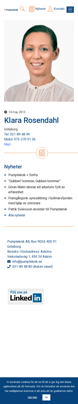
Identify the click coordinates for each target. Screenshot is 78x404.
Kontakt (59, 9)
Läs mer (32, 397)
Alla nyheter (16, 215)
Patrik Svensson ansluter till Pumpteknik (37, 209)
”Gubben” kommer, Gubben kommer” (34, 181)
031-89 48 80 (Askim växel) (32, 267)
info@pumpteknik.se (27, 262)
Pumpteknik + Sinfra (23, 175)
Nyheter (40, 9)
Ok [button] (46, 397)
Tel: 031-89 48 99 (17, 134)
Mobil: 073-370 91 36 (20, 139)
